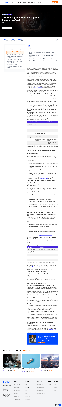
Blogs (48, 382)
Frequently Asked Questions (12, 64)
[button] (14, 2)
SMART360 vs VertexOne (40, 387)
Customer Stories (26, 2)
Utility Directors (27, 396)
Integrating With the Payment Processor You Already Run (15, 57)
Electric (26, 384)
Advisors (55, 387)
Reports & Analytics (17, 390)
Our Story (55, 382)
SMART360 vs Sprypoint (40, 384)
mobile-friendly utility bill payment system (40, 147)
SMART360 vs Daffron (40, 388)
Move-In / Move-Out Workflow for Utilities (11, 368)
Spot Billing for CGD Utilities (46, 368)
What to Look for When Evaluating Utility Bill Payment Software (15, 62)
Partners (55, 390)
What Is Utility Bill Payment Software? (14, 49)
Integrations (16, 393)
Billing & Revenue (27, 399)
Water (26, 382)
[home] (6, 2)
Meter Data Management (17, 385)
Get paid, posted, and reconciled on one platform (14, 67)
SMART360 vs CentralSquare (41, 393)
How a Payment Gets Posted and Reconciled (15, 54)
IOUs (26, 390)
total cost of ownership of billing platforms (39, 266)
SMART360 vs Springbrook (40, 382)
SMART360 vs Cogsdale (40, 390)
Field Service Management (18, 388)
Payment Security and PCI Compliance (14, 59)
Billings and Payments (17, 384)
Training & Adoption (17, 399)
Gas (26, 385)
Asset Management (17, 387)
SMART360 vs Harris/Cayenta (41, 385)
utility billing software (38, 87)
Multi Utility (4, 370)
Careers (55, 384)
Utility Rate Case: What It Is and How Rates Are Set (30, 369)
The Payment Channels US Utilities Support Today (15, 52)
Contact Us (49, 384)
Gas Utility (42, 370)
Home (3, 11)
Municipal (26, 388)
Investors (55, 388)
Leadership (55, 385)
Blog (6, 11)
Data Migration (16, 396)
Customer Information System (18, 382)
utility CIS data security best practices (45, 235)
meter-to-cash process (43, 178)
